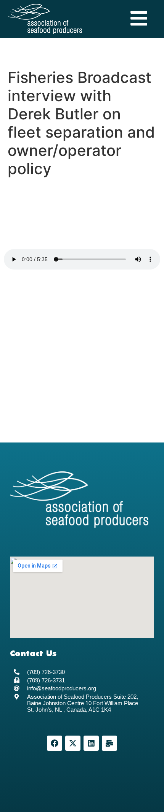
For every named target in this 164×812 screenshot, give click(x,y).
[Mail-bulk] (109, 743)
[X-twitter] (72, 743)
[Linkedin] (91, 743)
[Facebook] (54, 743)
